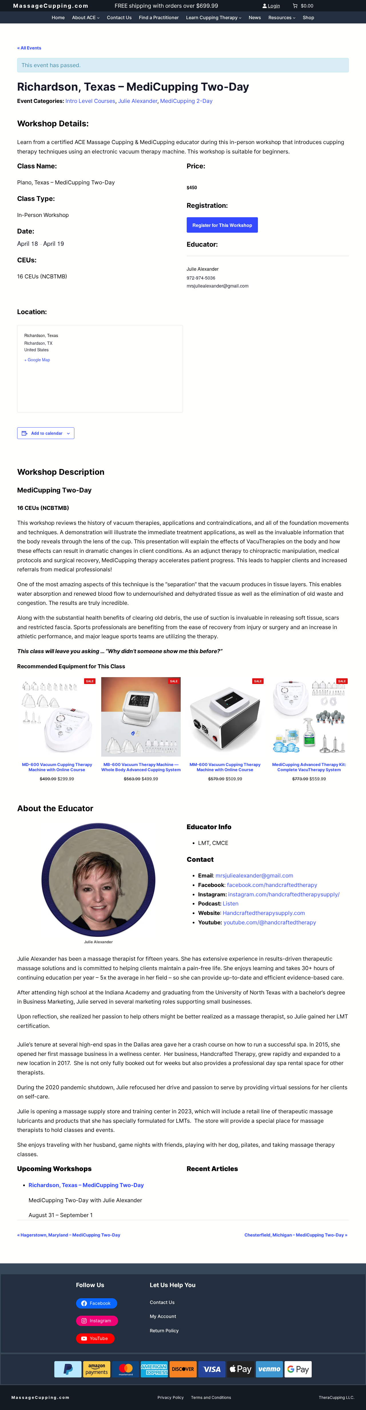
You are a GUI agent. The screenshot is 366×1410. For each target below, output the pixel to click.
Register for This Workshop (222, 225)
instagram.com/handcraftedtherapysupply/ (284, 894)
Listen (230, 903)
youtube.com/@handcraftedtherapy (270, 922)
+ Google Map (37, 359)
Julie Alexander (137, 100)
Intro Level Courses (90, 100)
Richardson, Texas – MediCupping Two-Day (86, 1185)
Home (58, 17)
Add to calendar (46, 433)
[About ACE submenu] (98, 17)
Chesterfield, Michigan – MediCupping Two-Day (295, 1235)
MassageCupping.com (51, 5)
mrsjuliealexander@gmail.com (254, 875)
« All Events (29, 48)
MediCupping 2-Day (186, 100)
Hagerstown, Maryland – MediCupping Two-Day (68, 1235)
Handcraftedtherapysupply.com (264, 913)
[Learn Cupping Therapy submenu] (240, 17)
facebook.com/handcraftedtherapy (272, 885)
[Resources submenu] (294, 17)
